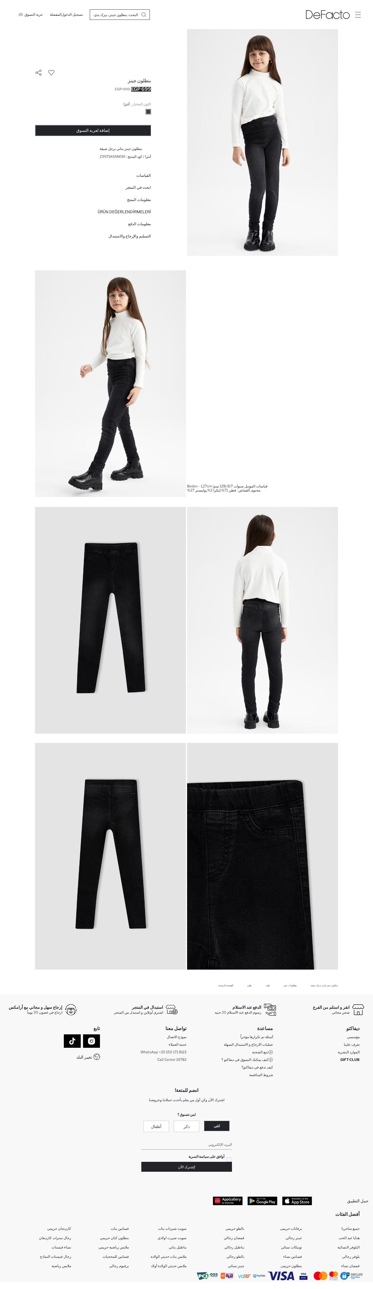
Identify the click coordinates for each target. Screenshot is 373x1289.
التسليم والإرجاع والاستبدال (129, 236)
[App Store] (297, 1200)
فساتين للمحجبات (116, 1256)
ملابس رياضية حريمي (113, 1247)
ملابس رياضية (61, 1266)
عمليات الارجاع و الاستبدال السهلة (248, 1044)
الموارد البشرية (349, 1052)
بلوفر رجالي (351, 1256)
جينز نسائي (236, 1266)
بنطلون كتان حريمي (114, 1238)
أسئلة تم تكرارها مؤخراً (256, 1037)
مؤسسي (353, 1037)
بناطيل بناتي (177, 1247)
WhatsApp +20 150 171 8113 (163, 1052)
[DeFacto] (328, 14)
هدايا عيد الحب (349, 1238)
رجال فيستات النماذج (55, 1256)
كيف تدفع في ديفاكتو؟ (257, 1067)
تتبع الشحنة (260, 1052)
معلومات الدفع (139, 223)
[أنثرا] (148, 111)
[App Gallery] (228, 1200)
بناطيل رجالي (234, 1247)
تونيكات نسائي (291, 1247)
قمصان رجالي (234, 1238)
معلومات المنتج (139, 199)
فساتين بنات (120, 1228)
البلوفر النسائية (348, 1247)
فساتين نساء (292, 1256)
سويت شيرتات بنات (172, 1228)
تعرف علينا (352, 1044)
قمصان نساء (350, 1266)
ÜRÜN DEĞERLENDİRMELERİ (124, 211)
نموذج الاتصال (176, 1037)
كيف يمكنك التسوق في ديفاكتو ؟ (244, 1059)
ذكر (187, 1126)
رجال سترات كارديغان (55, 1238)
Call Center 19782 (171, 1059)
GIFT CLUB (350, 1059)
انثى (217, 1126)
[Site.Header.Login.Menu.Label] (357, 14)
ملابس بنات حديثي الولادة (168, 1256)
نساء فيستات (61, 1247)
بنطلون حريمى (291, 1266)
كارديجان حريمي (59, 1228)
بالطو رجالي (235, 1256)
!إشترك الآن (186, 1167)
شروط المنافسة (261, 1075)
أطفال (156, 1126)
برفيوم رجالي (119, 1266)
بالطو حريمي (235, 1228)
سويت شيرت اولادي (172, 1238)
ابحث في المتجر (138, 187)
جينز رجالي (294, 1238)
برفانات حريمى (291, 1228)
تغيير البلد (84, 1056)
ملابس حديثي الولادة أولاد (168, 1266)
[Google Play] (262, 1200)
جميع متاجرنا (351, 1228)
